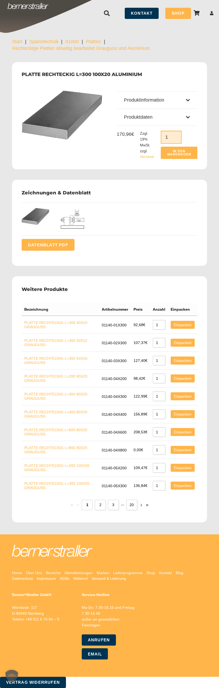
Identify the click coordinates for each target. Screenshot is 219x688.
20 (132, 505)
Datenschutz (22, 578)
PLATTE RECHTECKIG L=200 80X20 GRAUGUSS (55, 378)
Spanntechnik (43, 41)
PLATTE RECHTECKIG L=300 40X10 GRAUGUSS (55, 325)
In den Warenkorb (179, 152)
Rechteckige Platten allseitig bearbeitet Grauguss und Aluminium (81, 48)
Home (17, 573)
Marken (103, 573)
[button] (106, 13)
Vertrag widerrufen (33, 682)
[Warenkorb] (197, 13)
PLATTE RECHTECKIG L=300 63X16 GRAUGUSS (55, 360)
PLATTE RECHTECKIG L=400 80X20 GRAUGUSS (55, 414)
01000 (72, 41)
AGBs (64, 578)
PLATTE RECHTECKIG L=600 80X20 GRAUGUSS (55, 432)
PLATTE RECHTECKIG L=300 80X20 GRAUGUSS (55, 396)
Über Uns (34, 573)
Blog (179, 573)
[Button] (211, 13)
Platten (93, 41)
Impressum (46, 578)
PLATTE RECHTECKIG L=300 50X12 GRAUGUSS (55, 342)
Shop (150, 573)
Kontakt (165, 573)
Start (17, 41)
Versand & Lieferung (109, 578)
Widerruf (80, 578)
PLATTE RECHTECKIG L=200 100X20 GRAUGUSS (56, 467)
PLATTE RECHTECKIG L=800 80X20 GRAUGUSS (55, 450)
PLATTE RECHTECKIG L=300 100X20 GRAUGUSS (56, 485)
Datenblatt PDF (48, 244)
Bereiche (53, 573)
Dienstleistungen (79, 573)
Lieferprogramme (128, 573)
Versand (147, 156)
